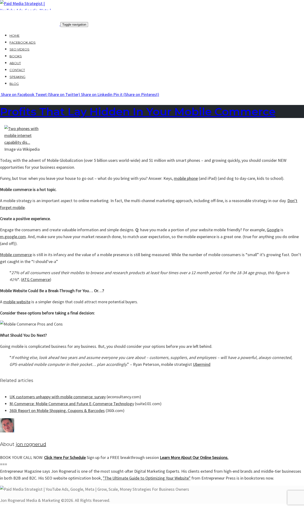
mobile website (16, 301)
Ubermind (201, 364)
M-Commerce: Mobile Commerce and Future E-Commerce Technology (72, 403)
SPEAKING (17, 77)
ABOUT (15, 63)
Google (273, 229)
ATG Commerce (36, 279)
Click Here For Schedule (65, 457)
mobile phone (186, 178)
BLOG (14, 84)
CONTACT (17, 70)
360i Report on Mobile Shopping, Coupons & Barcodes (57, 410)
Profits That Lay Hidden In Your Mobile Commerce (138, 111)
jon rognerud (31, 444)
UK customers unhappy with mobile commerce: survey (58, 396)
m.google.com (13, 236)
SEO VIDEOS (19, 49)
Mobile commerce (16, 254)
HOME (14, 35)
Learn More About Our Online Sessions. (194, 457)
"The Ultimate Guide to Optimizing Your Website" (146, 478)
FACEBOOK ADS (23, 42)
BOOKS (16, 56)
